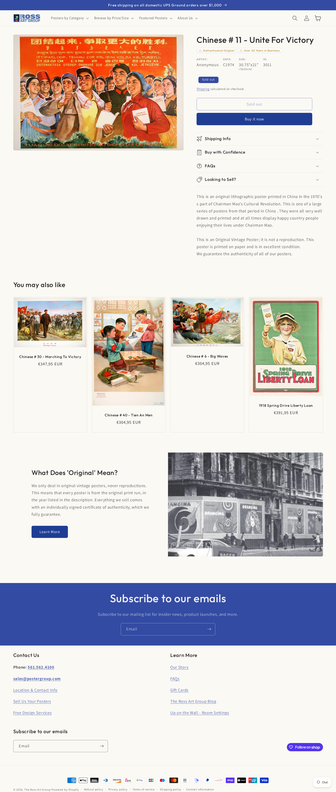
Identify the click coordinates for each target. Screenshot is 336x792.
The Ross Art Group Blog (193, 701)
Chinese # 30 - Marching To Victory (50, 356)
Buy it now (254, 119)
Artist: (202, 59)
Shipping (203, 89)
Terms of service (144, 789)
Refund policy (93, 789)
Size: (242, 59)
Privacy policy (118, 789)
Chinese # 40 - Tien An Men (129, 414)
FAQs (175, 678)
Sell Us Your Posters (32, 701)
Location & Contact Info (35, 690)
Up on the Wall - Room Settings (199, 712)
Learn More (50, 531)
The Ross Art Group (37, 790)
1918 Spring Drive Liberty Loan (286, 405)
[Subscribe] (209, 629)
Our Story (179, 667)
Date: (227, 59)
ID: (265, 59)
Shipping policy (170, 789)
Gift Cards (179, 690)
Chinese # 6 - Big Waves (207, 356)
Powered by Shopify (65, 790)
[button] (69, 18)
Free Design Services (32, 712)
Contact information (200, 789)
